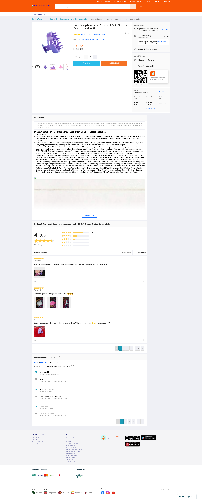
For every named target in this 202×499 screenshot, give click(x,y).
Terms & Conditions (72, 443)
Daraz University (71, 457)
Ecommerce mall (141, 93)
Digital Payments (71, 447)
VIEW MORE (89, 216)
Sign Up (157, 1)
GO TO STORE (151, 109)
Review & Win (70, 453)
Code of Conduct (71, 461)
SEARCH (133, 6)
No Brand (81, 39)
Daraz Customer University (74, 449)
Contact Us (35, 443)
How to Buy (35, 439)
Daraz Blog (69, 441)
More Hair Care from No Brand (95, 39)
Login (148, 1)
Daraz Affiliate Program (73, 451)
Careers (68, 439)
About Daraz (70, 437)
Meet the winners (71, 455)
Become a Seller (120, 1)
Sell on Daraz (70, 459)
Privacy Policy (70, 445)
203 (138, 348)
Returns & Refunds (37, 441)
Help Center (35, 437)
